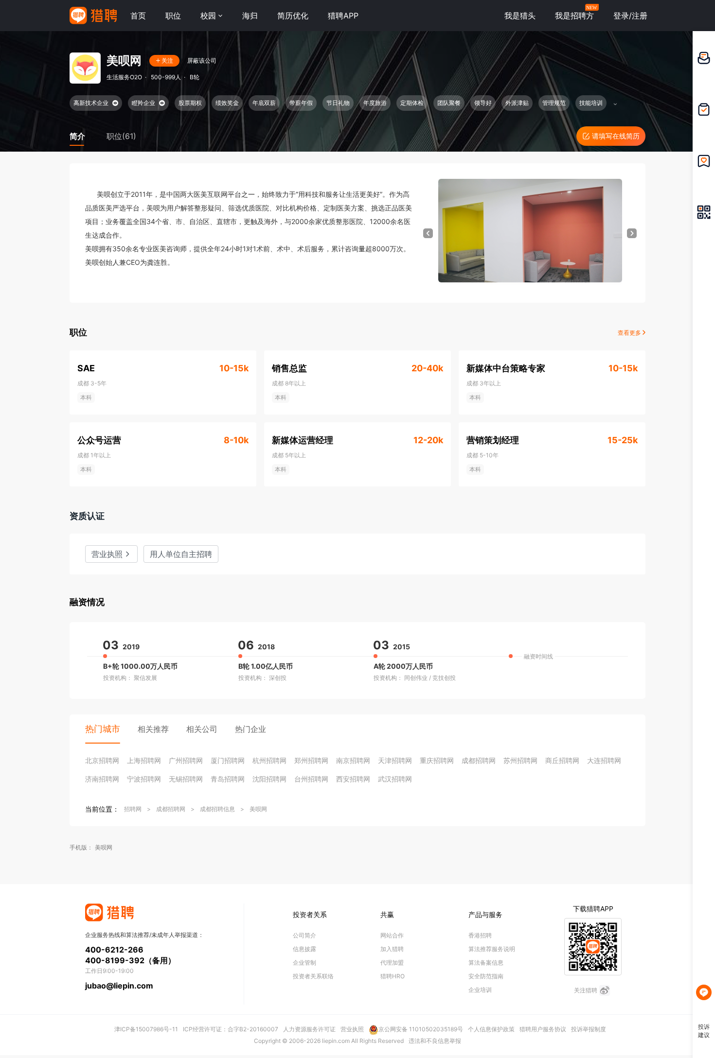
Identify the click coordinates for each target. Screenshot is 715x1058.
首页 (138, 15)
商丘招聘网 (562, 760)
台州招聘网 (311, 779)
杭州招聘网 (269, 760)
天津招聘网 (395, 760)
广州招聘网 (186, 760)
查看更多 (630, 332)
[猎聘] (93, 15)
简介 (77, 136)
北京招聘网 (102, 760)
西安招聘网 (353, 779)
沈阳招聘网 (269, 779)
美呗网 (258, 809)
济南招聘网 (102, 779)
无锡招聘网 (186, 779)
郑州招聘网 (311, 760)
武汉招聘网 (395, 779)
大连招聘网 (604, 760)
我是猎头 (520, 15)
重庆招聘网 (437, 760)
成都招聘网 (479, 760)
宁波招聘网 (144, 779)
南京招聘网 (353, 760)
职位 (173, 15)
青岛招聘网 (228, 779)
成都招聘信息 (217, 809)
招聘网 (133, 809)
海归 (250, 15)
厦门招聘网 (228, 760)
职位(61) (121, 136)
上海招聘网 (144, 760)
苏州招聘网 (520, 760)
